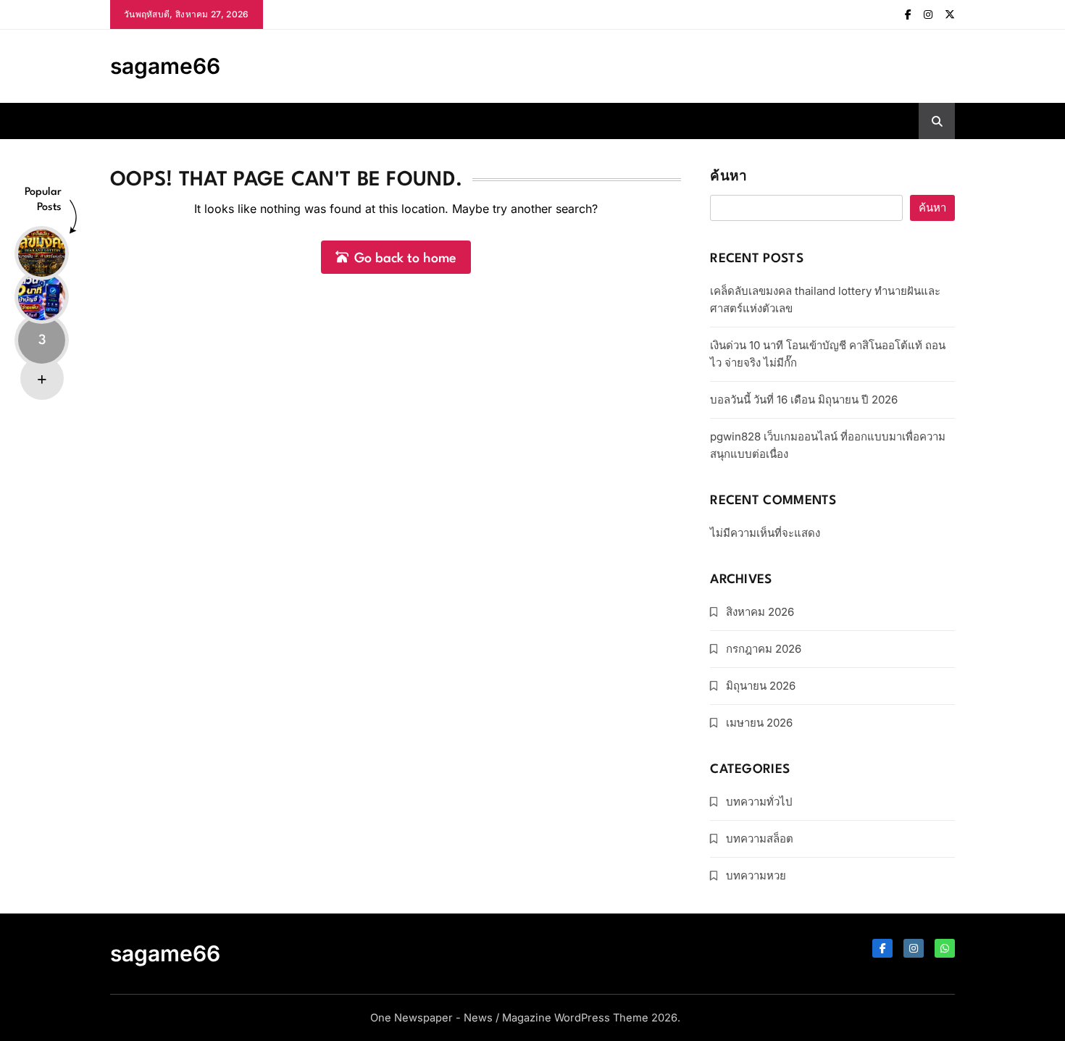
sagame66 (165, 66)
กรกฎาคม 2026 (763, 649)
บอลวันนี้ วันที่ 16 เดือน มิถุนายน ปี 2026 (804, 399)
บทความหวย (756, 875)
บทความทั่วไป (759, 801)
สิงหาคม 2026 (760, 612)
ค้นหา (728, 177)
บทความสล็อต (759, 838)
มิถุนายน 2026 (760, 686)
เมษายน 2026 (759, 722)
